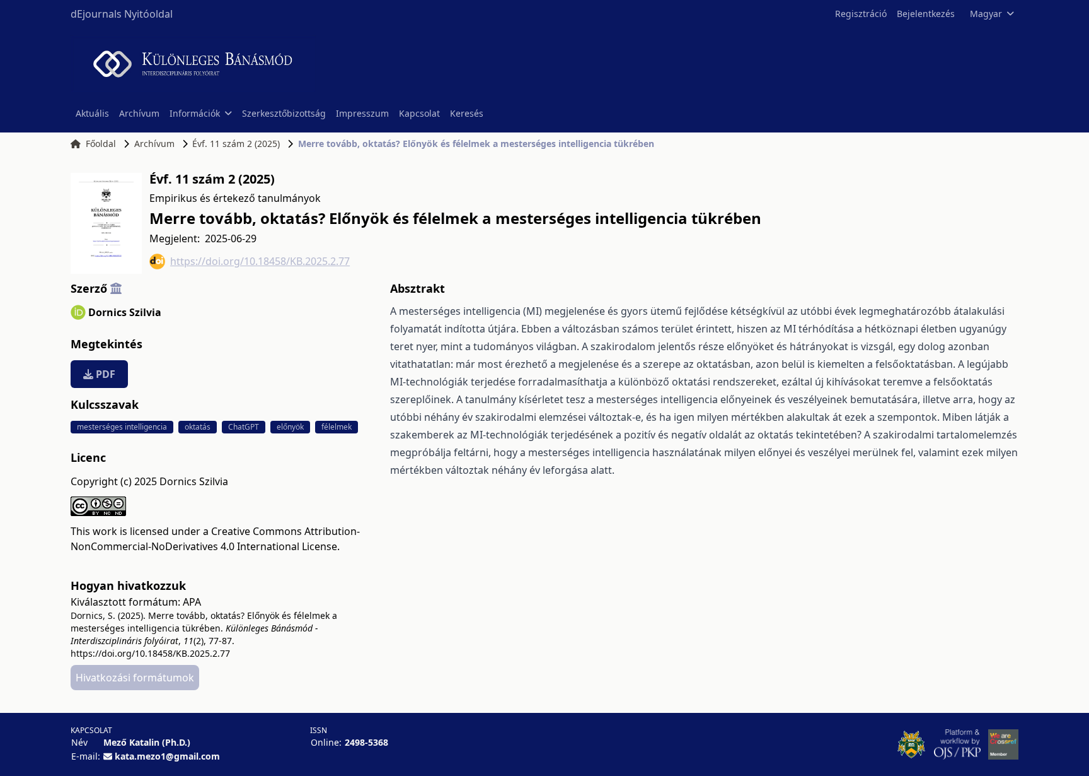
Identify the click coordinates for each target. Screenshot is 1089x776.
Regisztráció (861, 14)
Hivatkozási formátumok (135, 678)
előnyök (290, 426)
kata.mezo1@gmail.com (167, 756)
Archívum (139, 113)
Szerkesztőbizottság (284, 113)
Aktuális (92, 113)
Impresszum (362, 113)
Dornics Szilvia (124, 312)
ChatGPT (243, 426)
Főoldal (101, 144)
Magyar (986, 14)
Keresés (466, 113)
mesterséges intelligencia (122, 426)
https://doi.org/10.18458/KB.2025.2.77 (260, 261)
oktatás (197, 426)
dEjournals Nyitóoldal (122, 14)
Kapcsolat (419, 113)
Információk (195, 113)
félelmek (336, 426)
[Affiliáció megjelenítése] (116, 288)
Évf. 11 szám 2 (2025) (236, 144)
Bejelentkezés (926, 14)
